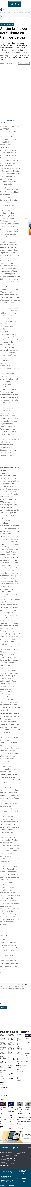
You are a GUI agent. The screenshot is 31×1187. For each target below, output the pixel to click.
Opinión (8, 1161)
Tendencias (9, 1155)
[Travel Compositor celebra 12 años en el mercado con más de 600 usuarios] (11, 1104)
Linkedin (13, 1158)
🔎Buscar (8, 1164)
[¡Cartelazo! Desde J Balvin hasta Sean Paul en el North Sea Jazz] (3, 1104)
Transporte (9, 1152)
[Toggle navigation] (3, 10)
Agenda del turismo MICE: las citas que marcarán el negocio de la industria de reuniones (4, 1086)
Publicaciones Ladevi (21, 1153)
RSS (23, 1181)
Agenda (3, 1007)
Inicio (3, 24)
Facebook (14, 1155)
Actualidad (3, 1152)
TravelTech (3, 1165)
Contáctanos (14, 1164)
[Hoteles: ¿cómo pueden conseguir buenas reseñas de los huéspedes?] (28, 1104)
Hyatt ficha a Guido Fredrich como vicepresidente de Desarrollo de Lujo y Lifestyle (22, 1117)
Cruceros (8, 1158)
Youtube (13, 1161)
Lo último (8, 12)
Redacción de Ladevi (7, 121)
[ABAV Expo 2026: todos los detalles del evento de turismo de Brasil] (28, 1035)
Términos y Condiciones (7, 1185)
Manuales (15, 12)
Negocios (21, 12)
